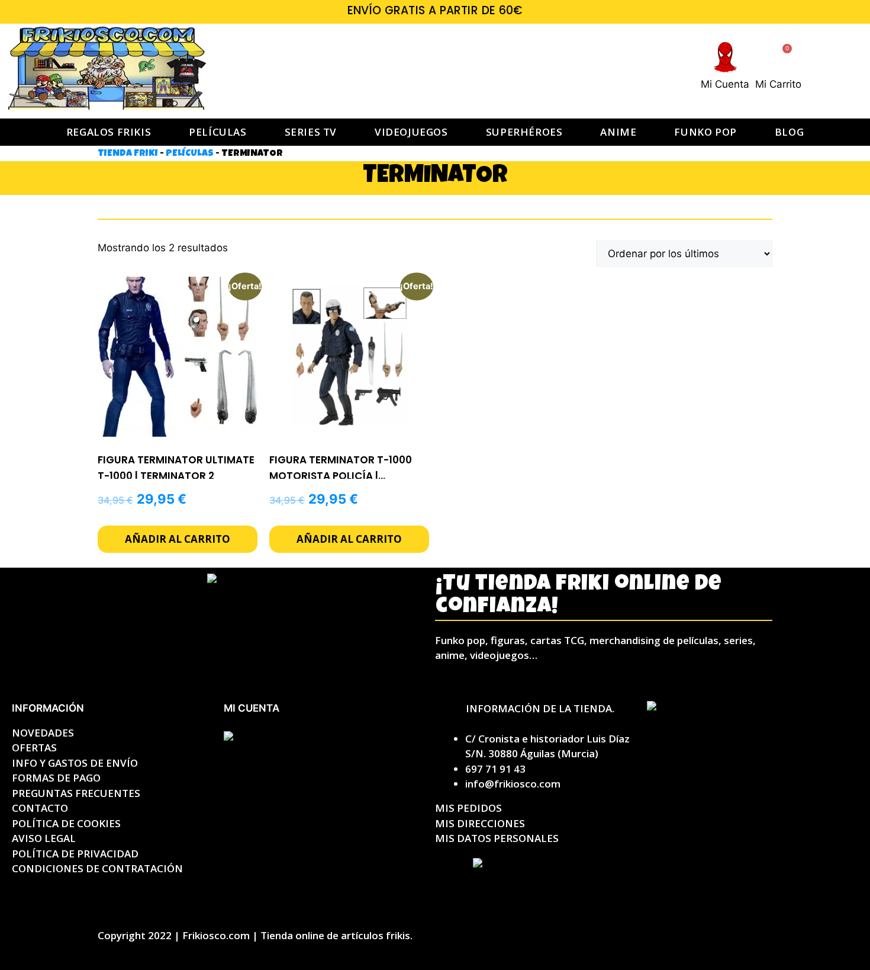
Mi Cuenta (725, 84)
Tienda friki (128, 154)
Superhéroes (524, 132)
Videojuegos (411, 132)
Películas (217, 132)
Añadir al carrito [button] (177, 539)
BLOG (789, 132)
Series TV (311, 132)
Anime (618, 132)
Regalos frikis (108, 132)
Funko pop (705, 132)
